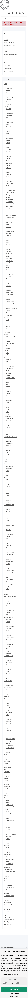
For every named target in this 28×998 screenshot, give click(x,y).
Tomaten (8, 608)
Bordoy (8, 145)
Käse (5, 633)
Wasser (6, 763)
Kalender (6, 793)
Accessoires (9, 88)
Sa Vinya (8, 646)
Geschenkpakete (8, 869)
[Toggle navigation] (3, 13)
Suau (7, 352)
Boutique (6, 784)
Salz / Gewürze (7, 687)
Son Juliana (9, 263)
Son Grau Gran (9, 260)
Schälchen (8, 832)
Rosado (8, 322)
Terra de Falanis (10, 274)
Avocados (6, 769)
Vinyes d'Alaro (9, 294)
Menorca (8, 310)
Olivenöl (8, 673)
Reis (5, 676)
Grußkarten (7, 874)
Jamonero (8, 619)
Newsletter (6, 51)
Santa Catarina (9, 242)
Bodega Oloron (9, 138)
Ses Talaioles (9, 249)
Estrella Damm (9, 743)
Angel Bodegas (9, 113)
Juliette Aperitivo (10, 561)
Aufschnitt (8, 635)
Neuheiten (6, 900)
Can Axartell (9, 154)
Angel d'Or (8, 529)
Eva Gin (8, 370)
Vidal (7, 355)
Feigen (7, 710)
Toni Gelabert (9, 281)
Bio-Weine (8, 90)
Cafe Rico (8, 538)
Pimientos (6, 776)
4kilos (7, 111)
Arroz (7, 678)
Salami (7, 728)
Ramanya (8, 235)
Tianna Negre (9, 278)
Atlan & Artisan (9, 122)
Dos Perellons (9, 368)
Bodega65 (8, 140)
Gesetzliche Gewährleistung (11, 54)
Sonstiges (8, 836)
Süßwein (8, 326)
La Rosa (8, 208)
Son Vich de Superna (11, 272)
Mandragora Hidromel (11, 215)
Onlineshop (9, 890)
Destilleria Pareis (10, 366)
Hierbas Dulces (7, 389)
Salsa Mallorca (9, 685)
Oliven (7, 605)
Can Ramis (8, 167)
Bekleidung (6, 788)
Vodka (5, 522)
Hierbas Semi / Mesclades (10, 436)
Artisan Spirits (9, 534)
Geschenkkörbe (10, 859)
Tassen (7, 838)
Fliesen (7, 816)
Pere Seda (8, 233)
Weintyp (6, 317)
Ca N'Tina (8, 149)
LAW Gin (8, 566)
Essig (7, 671)
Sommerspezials (8, 904)
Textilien (6, 795)
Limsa (7, 402)
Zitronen (6, 780)
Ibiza (7, 312)
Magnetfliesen (9, 825)
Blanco (7, 319)
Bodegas (6, 106)
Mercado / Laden (10, 887)
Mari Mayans (9, 380)
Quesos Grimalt (10, 639)
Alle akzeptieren (14, 989)
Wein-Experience (8, 924)
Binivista (8, 133)
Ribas (7, 238)
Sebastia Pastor (10, 247)
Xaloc (7, 297)
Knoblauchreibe (10, 820)
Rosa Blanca (9, 750)
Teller (7, 841)
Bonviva (8, 142)
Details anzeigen (14, 996)
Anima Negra (9, 115)
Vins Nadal (8, 290)
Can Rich (8, 170)
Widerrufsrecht (7, 68)
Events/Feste (7, 917)
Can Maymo (9, 163)
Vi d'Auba (8, 285)
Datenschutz (7, 57)
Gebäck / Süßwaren (9, 610)
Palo (5, 477)
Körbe (7, 861)
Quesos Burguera (10, 637)
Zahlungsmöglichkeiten (9, 42)
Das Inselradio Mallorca (11, 190)
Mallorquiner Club (8, 71)
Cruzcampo (9, 741)
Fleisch (7, 601)
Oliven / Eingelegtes (9, 658)
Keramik (6, 809)
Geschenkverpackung (9, 871)
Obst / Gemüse (8, 767)
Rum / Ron (6, 495)
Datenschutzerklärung (6, 974)
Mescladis (6, 463)
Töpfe (7, 843)
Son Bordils (9, 256)
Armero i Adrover (10, 120)
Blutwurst (8, 723)
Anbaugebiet (7, 299)
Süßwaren (8, 614)
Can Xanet (8, 176)
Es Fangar (8, 195)
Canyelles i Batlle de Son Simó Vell (14, 179)
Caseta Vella (9, 181)
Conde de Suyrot (10, 185)
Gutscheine (7, 880)
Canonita (8, 346)
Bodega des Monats (9, 895)
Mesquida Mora (10, 217)
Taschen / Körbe (8, 854)
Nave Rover (9, 229)
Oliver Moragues (10, 231)
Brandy (6, 350)
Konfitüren (8, 653)
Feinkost (6, 594)
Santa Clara (9, 244)
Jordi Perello (9, 400)
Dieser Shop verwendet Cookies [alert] (14, 951)
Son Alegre (8, 251)
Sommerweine (9, 97)
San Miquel (8, 752)
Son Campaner (9, 258)
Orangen (6, 774)
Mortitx (8, 224)
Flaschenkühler (9, 813)
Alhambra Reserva (10, 738)
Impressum (7, 65)
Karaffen (8, 802)
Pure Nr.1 (8, 852)
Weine (5, 83)
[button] (16, 13)
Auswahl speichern (14, 993)
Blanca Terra (9, 136)
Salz (7, 694)
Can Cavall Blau (10, 343)
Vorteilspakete (9, 99)
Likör (5, 461)
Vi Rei (7, 288)
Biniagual (8, 126)
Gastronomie (9, 885)
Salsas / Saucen (8, 680)
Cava (7, 328)
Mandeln (8, 603)
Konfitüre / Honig (8, 649)
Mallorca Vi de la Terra (11, 308)
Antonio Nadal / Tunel (11, 336)
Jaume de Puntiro (10, 204)
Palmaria (8, 850)
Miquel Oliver (9, 222)
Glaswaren (6, 797)
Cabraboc (8, 341)
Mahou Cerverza (10, 747)
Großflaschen (9, 92)
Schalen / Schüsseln (11, 834)
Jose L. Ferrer (9, 206)
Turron (7, 714)
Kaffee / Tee (7, 624)
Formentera (9, 315)
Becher (7, 811)
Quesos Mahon (9, 642)
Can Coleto (8, 156)
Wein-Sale (8, 101)
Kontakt (6, 39)
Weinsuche (8, 104)
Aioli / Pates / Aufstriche (10, 596)
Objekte (8, 829)
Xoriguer (8, 386)
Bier (5, 736)
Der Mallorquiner (10, 192)
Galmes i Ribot (9, 201)
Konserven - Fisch (8, 655)
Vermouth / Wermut (9, 504)
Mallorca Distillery (10, 377)
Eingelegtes (9, 662)
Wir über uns (7, 36)
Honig (7, 651)
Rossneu (8, 240)
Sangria (6, 759)
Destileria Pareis (10, 552)
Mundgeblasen (9, 804)
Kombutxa (8, 630)
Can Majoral (9, 160)
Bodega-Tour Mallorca (11, 883)
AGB (5, 60)
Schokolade (7, 696)
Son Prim (8, 265)
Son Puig (8, 267)
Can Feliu (8, 158)
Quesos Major (9, 644)
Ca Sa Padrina (9, 151)
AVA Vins (8, 124)
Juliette (8, 348)
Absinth (6, 334)
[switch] (10, 979)
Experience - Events (9, 915)
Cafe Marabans (10, 626)
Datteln (8, 705)
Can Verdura (9, 172)
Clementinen (7, 771)
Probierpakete (7, 902)
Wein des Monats (8, 909)
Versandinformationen (9, 45)
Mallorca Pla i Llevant (11, 303)
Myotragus (8, 226)
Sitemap (6, 62)
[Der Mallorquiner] (6, 5)
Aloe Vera (8, 847)
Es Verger (8, 197)
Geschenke (7, 867)
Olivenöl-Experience (9, 919)
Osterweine (9, 95)
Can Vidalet (9, 174)
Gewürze (8, 692)
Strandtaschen (9, 863)
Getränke (6, 734)
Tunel (7, 283)
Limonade (6, 756)
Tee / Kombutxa (8, 761)
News (5, 48)
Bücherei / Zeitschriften (9, 791)
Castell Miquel (9, 183)
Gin (5, 357)
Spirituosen (7, 332)
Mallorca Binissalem (11, 301)
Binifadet (8, 129)
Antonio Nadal (9, 117)
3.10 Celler (8, 108)
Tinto (7, 324)
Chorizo (8, 726)
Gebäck (8, 612)
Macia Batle (9, 210)
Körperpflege (7, 845)
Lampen (8, 822)
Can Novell (8, 165)
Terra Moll (8, 276)
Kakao (5, 754)
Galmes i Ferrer (9, 199)
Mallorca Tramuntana (11, 306)
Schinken (8, 621)
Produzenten (7, 527)
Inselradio (8, 373)
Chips (7, 703)
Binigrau (8, 131)
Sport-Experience (8, 922)
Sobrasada (8, 730)
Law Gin (8, 375)
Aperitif (6, 339)
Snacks (6, 698)
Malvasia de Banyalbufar (12, 213)
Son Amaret (9, 254)
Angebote (6, 893)
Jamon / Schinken (8, 617)
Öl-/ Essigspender (10, 807)
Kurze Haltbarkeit (8, 898)
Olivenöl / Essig (8, 667)
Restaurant (7, 34)
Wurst (5, 717)
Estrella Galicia (9, 745)
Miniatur (8, 827)
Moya (7, 382)
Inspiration (6, 86)
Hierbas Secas (7, 416)
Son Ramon (9, 269)
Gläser (7, 800)
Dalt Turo (8, 188)
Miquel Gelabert (10, 219)
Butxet (7, 147)
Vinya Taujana (9, 292)
